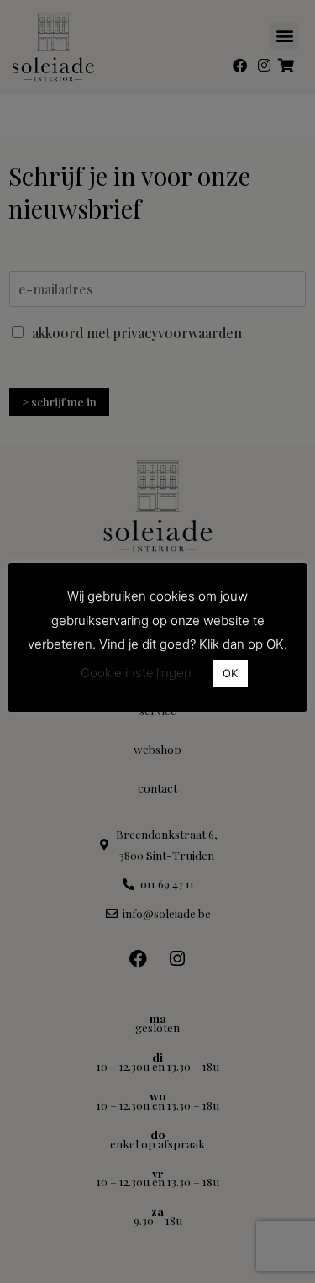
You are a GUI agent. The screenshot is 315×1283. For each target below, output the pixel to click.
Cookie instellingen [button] (136, 673)
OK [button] (230, 673)
